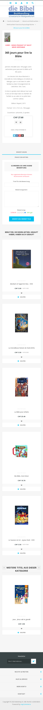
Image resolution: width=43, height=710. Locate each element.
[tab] (21, 152)
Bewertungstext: (21, 190)
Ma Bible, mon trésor (21, 476)
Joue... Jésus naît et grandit (21, 619)
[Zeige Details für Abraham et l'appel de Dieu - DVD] (21, 259)
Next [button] (39, 568)
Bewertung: (21, 210)
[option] (21, 606)
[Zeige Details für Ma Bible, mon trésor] (21, 451)
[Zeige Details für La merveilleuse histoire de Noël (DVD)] (21, 323)
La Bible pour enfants (21, 412)
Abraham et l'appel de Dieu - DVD (21, 284)
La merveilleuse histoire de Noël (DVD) (21, 348)
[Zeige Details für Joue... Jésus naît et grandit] (21, 594)
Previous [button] (4, 568)
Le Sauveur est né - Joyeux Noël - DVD (21, 540)
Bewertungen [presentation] (21, 152)
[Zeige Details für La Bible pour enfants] (21, 387)
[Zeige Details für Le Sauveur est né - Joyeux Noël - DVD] (21, 515)
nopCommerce (26, 704)
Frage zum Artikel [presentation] (21, 157)
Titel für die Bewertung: (21, 181)
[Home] (4, 21)
